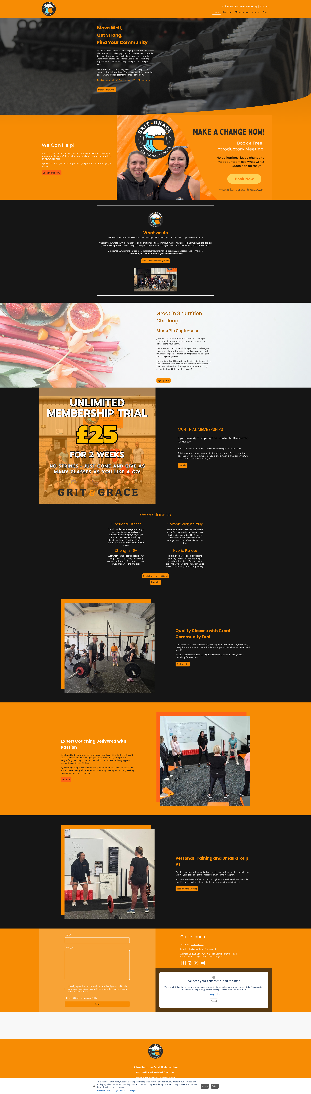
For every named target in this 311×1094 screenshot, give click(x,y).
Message (69, 947)
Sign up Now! (163, 380)
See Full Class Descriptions (155, 576)
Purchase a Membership (246, 6)
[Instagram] (190, 963)
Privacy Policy (214, 994)
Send (97, 1004)
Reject (215, 1086)
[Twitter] (196, 963)
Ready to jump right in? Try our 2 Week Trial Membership (123, 80)
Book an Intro (183, 664)
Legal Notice (119, 1090)
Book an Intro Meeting (187, 888)
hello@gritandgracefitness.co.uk (201, 949)
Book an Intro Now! (51, 172)
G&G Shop (264, 6)
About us (66, 779)
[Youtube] (202, 963)
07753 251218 (197, 944)
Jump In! (182, 465)
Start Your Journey (106, 89)
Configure (133, 1090)
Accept (214, 1001)
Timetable (155, 582)
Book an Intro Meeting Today (155, 260)
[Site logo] (49, 9)
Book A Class (227, 6)
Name (68, 935)
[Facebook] (183, 963)
